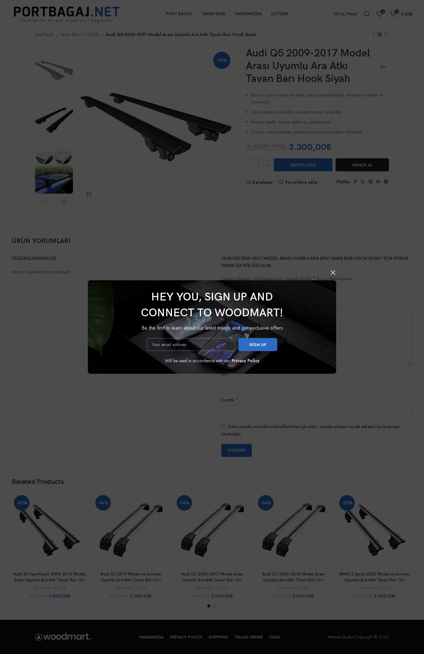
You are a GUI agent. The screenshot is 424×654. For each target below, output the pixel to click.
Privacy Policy (245, 361)
